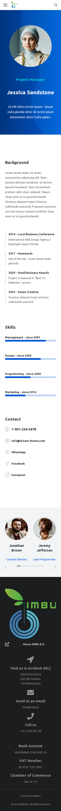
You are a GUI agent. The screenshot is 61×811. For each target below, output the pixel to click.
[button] (18, 566)
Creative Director (16, 559)
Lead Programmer (45, 559)
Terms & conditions (30, 796)
